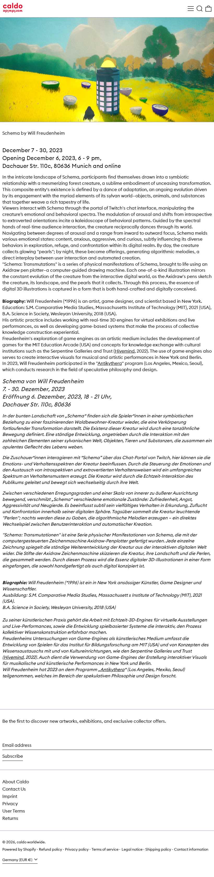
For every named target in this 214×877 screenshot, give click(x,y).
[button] (199, 8)
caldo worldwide (31, 842)
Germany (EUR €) (17, 859)
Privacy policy (77, 849)
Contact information (191, 849)
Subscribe (12, 756)
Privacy (10, 804)
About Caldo (15, 782)
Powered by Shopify (19, 849)
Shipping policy (158, 849)
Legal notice (132, 849)
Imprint (9, 796)
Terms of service (105, 849)
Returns (10, 818)
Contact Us (14, 789)
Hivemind (125, 351)
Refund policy (50, 849)
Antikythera (110, 363)
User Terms (13, 811)
